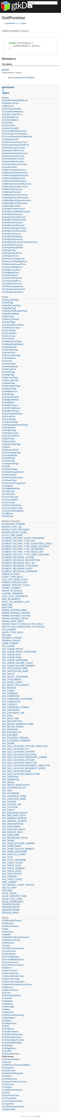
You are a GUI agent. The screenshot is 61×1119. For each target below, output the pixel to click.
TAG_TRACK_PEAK (11, 871)
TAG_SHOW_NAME (11, 846)
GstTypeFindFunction (12, 283)
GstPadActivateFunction (13, 209)
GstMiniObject (8, 1018)
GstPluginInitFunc (10, 256)
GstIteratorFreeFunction (13, 156)
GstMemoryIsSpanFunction (15, 172)
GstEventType (8, 352)
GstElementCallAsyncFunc (14, 142)
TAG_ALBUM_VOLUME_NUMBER (18, 666)
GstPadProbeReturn (11, 408)
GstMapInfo (7, 1001)
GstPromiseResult (10, 436)
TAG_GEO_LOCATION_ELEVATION (19, 754)
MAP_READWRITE (11, 599)
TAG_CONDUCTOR (11, 702)
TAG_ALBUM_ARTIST (12, 649)
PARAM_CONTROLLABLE (14, 610)
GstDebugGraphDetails (12, 344)
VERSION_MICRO (11, 907)
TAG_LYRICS (8, 810)
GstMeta (6, 1009)
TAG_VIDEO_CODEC (12, 879)
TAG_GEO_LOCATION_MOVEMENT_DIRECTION (26, 765)
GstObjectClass (9, 1023)
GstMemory (7, 1004)
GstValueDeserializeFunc (14, 289)
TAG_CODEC (8, 691)
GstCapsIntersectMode (13, 325)
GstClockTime (8, 125)
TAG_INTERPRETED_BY (14, 788)
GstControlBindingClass (13, 959)
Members (9, 59)
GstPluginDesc (9, 1048)
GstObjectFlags (9, 388)
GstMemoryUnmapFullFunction (16, 184)
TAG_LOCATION (10, 807)
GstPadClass (8, 1029)
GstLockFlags (8, 372)
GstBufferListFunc (10, 103)
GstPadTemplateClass (12, 1034)
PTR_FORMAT (9, 629)
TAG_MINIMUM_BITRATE (14, 818)
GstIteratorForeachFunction (15, 153)
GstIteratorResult (10, 366)
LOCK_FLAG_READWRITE (15, 596)
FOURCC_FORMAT (11, 588)
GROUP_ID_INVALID (12, 591)
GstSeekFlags (8, 458)
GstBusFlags (8, 316)
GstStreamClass (9, 1079)
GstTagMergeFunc (10, 272)
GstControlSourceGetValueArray (17, 136)
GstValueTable (8, 1109)
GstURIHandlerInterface (13, 1106)
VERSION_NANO (10, 912)
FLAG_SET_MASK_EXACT (15, 579)
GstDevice (7, 967)
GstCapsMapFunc (10, 117)
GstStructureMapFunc (12, 267)
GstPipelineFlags (10, 422)
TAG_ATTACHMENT (11, 679)
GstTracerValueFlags (12, 505)
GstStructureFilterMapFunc (14, 261)
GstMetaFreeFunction (12, 189)
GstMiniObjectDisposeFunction (16, 200)
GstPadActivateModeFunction (16, 211)
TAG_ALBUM (8, 646)
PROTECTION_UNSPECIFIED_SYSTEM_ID (23, 627)
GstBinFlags (8, 302)
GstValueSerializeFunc (12, 292)
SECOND (6, 635)
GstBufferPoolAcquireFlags (14, 311)
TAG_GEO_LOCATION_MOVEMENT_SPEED (24, 768)
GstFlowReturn (9, 358)
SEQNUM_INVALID (11, 640)
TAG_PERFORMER (11, 826)
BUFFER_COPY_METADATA (16, 529)
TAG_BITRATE (9, 688)
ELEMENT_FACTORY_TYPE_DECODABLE (23, 549)
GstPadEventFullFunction (14, 220)
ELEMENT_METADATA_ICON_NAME (20, 566)
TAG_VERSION (9, 876)
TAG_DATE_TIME (10, 718)
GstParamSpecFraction (13, 1040)
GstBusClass (8, 943)
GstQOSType (8, 438)
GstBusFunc (8, 106)
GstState (6, 466)
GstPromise (8, 1056)
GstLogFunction (9, 167)
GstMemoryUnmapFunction (15, 186)
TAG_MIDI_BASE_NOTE (14, 815)
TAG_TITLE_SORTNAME (14, 860)
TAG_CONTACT (9, 704)
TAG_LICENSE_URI (11, 804)
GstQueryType (8, 441)
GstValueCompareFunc (13, 286)
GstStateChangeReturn (13, 472)
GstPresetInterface (11, 1054)
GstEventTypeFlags (11, 355)
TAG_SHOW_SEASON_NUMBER (18, 849)
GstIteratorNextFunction (13, 161)
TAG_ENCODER (10, 735)
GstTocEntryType (10, 497)
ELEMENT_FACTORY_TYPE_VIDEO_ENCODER (25, 554)
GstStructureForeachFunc (14, 264)
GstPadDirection (9, 391)
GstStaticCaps (9, 1070)
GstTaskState (8, 494)
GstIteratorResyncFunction (14, 164)
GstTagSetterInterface (12, 1090)
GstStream (7, 1076)
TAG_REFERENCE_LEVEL (15, 838)
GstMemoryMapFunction (13, 178)
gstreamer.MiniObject (25, 77)
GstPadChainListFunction (14, 217)
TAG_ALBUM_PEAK (11, 657)
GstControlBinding (10, 956)
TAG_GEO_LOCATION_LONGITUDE (19, 763)
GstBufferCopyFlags (11, 305)
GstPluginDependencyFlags (15, 425)
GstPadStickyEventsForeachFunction (19, 242)
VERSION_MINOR (11, 910)
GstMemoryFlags (10, 377)
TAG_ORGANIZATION (12, 824)
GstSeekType (8, 461)
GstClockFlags (9, 330)
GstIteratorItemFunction (13, 158)
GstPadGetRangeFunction (14, 228)
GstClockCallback (10, 120)
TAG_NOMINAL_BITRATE (14, 821)
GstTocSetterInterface (12, 1101)
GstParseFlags (9, 419)
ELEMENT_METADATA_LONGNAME (19, 571)
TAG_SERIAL (8, 840)
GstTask (6, 1092)
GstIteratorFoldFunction (13, 150)
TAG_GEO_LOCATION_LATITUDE (18, 760)
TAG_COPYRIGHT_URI (13, 713)
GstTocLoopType (10, 499)
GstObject (6, 1020)
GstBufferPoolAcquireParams (16, 937)
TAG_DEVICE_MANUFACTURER (18, 724)
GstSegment (8, 1067)
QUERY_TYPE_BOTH (12, 632)
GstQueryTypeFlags (11, 444)
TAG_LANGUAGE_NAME (14, 799)
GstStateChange (9, 469)
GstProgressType (10, 433)
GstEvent (6, 993)
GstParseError (8, 416)
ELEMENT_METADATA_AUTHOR (18, 557)
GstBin (5, 929)
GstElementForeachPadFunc (15, 145)
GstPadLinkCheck (10, 397)
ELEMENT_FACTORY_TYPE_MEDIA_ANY (22, 552)
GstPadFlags (8, 394)
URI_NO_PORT (9, 888)
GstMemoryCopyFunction (14, 170)
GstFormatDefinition (11, 995)
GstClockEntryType (11, 327)
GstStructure (8, 1084)
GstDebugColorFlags (11, 341)
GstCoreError (8, 338)
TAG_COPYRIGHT (11, 710)
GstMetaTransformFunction (15, 195)
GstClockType (8, 336)
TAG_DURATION (10, 729)
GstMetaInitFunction (11, 192)
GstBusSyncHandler (11, 109)
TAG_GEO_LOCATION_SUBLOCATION (21, 774)
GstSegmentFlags (10, 463)
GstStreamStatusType (12, 477)
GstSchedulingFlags (11, 452)
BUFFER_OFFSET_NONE (14, 532)
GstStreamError (9, 474)
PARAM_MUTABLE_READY (15, 618)
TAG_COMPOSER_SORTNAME (17, 699)
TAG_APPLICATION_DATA (15, 668)
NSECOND (7, 607)
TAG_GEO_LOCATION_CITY (16, 749)
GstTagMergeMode (11, 488)
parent (5, 69)
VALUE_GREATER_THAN (14, 896)
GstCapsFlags (8, 322)
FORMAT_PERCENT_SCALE (16, 585)
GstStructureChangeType (14, 483)
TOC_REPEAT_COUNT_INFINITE (18, 885)
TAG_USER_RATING (12, 874)
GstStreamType (9, 480)
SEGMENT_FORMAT (12, 638)
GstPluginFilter (9, 250)
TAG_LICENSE (9, 802)
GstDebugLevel (9, 347)
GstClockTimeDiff (10, 128)
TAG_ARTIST (8, 674)
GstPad (5, 1026)
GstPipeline (7, 1045)
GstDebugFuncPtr (10, 139)
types (23, 23)
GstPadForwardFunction (13, 225)
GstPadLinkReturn (10, 399)
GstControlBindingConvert (14, 131)
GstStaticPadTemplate (12, 1073)
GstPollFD (7, 1051)
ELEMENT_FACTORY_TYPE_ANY (18, 541)
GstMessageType (10, 380)
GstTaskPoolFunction (12, 278)
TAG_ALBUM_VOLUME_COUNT (17, 663)
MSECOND (7, 604)
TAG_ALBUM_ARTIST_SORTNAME (19, 652)
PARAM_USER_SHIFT (13, 621)
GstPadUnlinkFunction (12, 245)
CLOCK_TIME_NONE (12, 535)
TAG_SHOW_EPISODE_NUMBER (18, 843)
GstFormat (7, 361)
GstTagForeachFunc (11, 270)
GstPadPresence (10, 405)
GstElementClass (10, 990)
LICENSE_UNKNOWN (12, 593)
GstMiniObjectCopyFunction (15, 197)
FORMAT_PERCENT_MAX (15, 582)
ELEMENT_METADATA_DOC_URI (18, 563)
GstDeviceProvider (11, 979)
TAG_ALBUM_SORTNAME (15, 660)
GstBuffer (6, 934)
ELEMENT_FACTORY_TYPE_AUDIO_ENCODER (25, 546)
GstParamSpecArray (11, 1037)
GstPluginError (9, 427)
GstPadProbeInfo (10, 1031)
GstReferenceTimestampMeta (16, 1065)
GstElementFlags (10, 350)
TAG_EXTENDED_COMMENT (16, 740)
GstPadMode (8, 402)
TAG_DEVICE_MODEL (13, 726)
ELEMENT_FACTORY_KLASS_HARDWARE (23, 538)
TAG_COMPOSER (11, 696)
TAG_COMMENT (10, 693)
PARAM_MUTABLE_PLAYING (16, 615)
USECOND (7, 890)
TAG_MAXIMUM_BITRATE (15, 813)
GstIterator (7, 998)
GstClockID (7, 122)
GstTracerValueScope (12, 508)
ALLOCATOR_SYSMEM (13, 524)
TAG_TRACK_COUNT (12, 863)
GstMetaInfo (8, 1012)
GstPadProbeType (10, 411)
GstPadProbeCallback (12, 236)
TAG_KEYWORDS (11, 793)
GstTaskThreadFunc (11, 281)
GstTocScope (8, 502)
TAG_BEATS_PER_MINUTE (15, 685)
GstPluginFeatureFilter (12, 247)
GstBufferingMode (10, 313)
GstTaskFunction (10, 275)
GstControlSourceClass (13, 965)
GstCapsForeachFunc (12, 114)
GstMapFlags (8, 374)
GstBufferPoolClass (11, 940)
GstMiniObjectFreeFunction (15, 203)
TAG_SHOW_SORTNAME (14, 851)
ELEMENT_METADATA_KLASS (17, 568)
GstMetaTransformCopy (13, 1015)
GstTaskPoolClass (10, 1095)
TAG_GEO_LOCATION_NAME (16, 771)
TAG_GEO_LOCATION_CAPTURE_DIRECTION (24, 746)
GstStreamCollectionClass (14, 1081)
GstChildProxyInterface (13, 948)
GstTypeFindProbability (13, 511)
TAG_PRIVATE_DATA (12, 832)
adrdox (38, 1116)
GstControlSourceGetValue (14, 133)
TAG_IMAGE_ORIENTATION (15, 785)
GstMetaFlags (8, 383)
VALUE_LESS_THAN (12, 899)
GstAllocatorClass (10, 926)
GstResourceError (10, 450)
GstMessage (8, 1006)
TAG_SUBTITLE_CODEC (14, 854)
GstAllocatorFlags (10, 300)
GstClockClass (9, 951)
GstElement (7, 987)
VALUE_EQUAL (9, 893)
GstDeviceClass (9, 970)
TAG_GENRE (8, 743)
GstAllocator (8, 923)
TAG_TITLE (7, 857)
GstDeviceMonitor (10, 973)
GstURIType (7, 516)
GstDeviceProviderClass (13, 981)
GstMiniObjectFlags (11, 386)
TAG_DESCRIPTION (12, 721)
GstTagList (7, 1087)
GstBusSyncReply (10, 319)
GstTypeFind (8, 1104)
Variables (7, 64)
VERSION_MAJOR (11, 904)
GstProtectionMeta (11, 1059)
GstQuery (6, 1062)
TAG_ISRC (7, 790)
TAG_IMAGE (8, 782)
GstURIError (7, 513)
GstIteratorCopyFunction (13, 147)
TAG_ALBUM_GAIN (11, 654)
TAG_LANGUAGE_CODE (14, 796)
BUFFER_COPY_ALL (12, 527)
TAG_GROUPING (10, 777)
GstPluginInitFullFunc (12, 253)
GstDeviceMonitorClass (13, 976)
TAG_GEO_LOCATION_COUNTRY (18, 752)
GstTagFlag (7, 486)
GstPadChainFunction (12, 214)
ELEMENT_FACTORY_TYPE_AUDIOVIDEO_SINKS (27, 543)
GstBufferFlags (9, 308)
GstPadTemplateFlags (12, 413)
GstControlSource (10, 962)
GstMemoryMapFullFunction (15, 175)
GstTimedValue (9, 1098)
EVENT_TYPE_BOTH (12, 577)
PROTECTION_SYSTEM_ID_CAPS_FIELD (22, 624)
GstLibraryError (9, 369)
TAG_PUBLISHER (10, 835)
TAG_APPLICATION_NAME (15, 671)
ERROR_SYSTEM (10, 574)
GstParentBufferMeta (12, 1043)
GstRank (6, 447)
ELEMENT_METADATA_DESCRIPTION (21, 560)
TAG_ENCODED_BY (12, 732)
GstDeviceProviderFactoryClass (17, 984)
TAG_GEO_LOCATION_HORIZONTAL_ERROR (24, 757)
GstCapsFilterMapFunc (13, 111)
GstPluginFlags (9, 430)
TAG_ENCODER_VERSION (15, 738)
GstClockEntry (9, 954)
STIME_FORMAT (10, 643)
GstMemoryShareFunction (14, 181)
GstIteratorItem (9, 363)
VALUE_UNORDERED (12, 901)
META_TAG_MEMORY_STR (15, 602)
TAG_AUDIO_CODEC (12, 682)
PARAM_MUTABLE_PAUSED (16, 613)
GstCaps (6, 945)
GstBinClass (8, 932)
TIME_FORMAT (9, 882)
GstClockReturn (9, 333)
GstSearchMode (9, 455)
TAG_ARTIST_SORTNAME (15, 677)
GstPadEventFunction (12, 222)
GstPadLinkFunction (11, 233)
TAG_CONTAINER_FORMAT (15, 707)
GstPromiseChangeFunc (13, 258)
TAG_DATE (7, 715)
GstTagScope (8, 491)
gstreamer (10, 23)
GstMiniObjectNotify (11, 206)
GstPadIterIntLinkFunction (14, 231)
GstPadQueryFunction (12, 239)
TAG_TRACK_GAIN (11, 865)
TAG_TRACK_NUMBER (13, 868)
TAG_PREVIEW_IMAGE (13, 829)
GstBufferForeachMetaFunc (15, 100)
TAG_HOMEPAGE (10, 779)
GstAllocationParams (12, 920)
